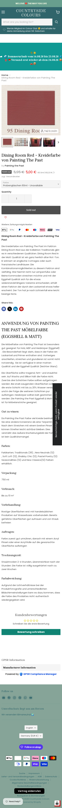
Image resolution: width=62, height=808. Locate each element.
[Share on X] (9, 309)
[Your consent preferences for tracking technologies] (57, 803)
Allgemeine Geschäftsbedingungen (29, 782)
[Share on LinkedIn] (15, 309)
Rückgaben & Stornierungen (31, 795)
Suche (22, 773)
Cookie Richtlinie (18, 779)
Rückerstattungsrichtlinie (29, 786)
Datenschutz (51, 776)
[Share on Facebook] (4, 309)
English (29, 727)
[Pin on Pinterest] (21, 309)
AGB (40, 776)
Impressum (34, 773)
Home (5, 75)
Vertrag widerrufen (29, 791)
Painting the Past (14, 165)
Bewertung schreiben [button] (31, 632)
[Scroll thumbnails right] (57, 142)
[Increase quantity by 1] (28, 199)
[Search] (56, 22)
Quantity (6, 192)
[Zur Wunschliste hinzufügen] (6, 217)
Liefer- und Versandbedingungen (18, 776)
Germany (29, 735)
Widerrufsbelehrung (39, 779)
